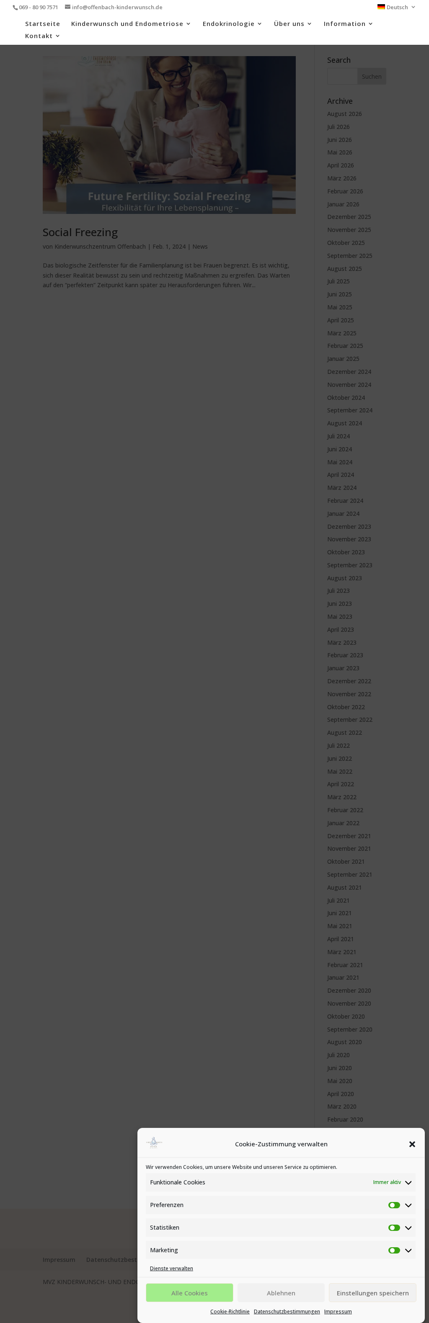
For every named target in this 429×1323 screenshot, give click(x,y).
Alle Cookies (189, 1293)
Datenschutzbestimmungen (287, 1311)
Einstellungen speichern (373, 1293)
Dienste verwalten (171, 1268)
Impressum (338, 1311)
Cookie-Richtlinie (230, 1311)
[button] (412, 1144)
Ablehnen (281, 1293)
